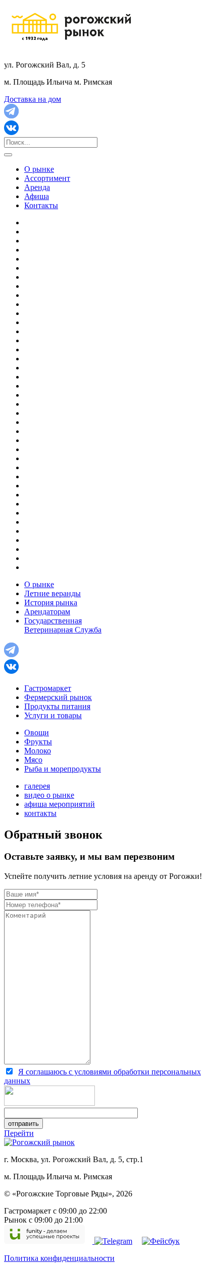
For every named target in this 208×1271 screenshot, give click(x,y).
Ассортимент (47, 178)
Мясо (33, 759)
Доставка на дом (32, 99)
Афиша (36, 196)
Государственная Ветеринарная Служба (62, 625)
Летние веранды (52, 593)
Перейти (19, 1133)
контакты (40, 813)
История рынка (50, 602)
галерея (37, 786)
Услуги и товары (53, 715)
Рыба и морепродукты (62, 769)
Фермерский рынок (58, 697)
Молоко (37, 750)
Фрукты (38, 741)
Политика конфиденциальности (59, 1258)
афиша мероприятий (59, 804)
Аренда (37, 187)
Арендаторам (47, 611)
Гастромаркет (47, 688)
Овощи (36, 732)
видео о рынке (49, 795)
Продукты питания (57, 706)
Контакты (41, 205)
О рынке (39, 169)
